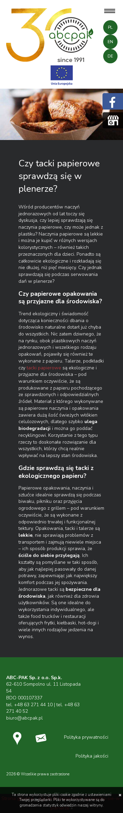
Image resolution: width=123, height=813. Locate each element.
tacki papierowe (44, 368)
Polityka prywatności (86, 737)
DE (110, 56)
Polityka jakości (92, 756)
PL (110, 27)
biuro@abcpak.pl (24, 718)
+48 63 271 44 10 (33, 704)
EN (110, 42)
